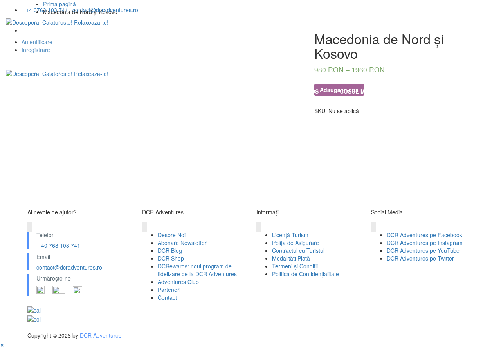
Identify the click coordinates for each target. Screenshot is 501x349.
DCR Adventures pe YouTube (423, 250)
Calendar (195, 91)
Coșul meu (356, 91)
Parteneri (169, 289)
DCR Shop (171, 258)
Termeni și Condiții (295, 266)
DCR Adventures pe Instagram (425, 242)
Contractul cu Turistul (298, 250)
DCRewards (301, 91)
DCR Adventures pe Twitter (420, 258)
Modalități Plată (291, 258)
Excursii (146, 91)
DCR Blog (170, 250)
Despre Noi (32, 91)
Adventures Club (178, 282)
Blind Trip (246, 91)
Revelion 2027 (91, 91)
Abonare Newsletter (182, 242)
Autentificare (37, 42)
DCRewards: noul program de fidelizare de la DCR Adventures (197, 270)
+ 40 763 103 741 (58, 245)
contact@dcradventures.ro (69, 267)
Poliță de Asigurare (295, 242)
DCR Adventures (100, 335)
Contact (167, 297)
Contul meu (412, 91)
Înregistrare (36, 50)
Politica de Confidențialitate (305, 274)
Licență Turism (290, 235)
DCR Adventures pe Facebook (424, 235)
